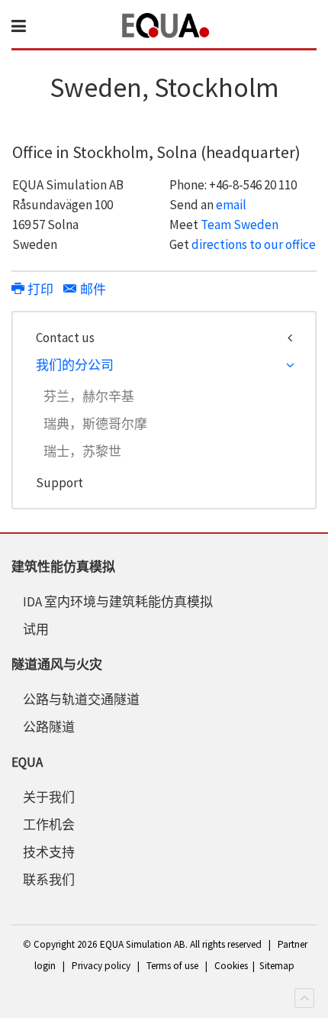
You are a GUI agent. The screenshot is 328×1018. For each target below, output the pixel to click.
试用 (36, 629)
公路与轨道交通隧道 (81, 699)
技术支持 (49, 852)
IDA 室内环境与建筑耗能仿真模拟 (118, 601)
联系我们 (49, 879)
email (231, 204)
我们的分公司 (75, 365)
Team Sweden (239, 224)
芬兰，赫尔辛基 (88, 396)
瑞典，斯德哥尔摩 (95, 423)
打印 (40, 289)
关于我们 (49, 797)
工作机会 (49, 824)
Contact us (65, 337)
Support (59, 482)
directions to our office (253, 244)
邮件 (91, 289)
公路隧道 (49, 727)
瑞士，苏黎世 (82, 451)
